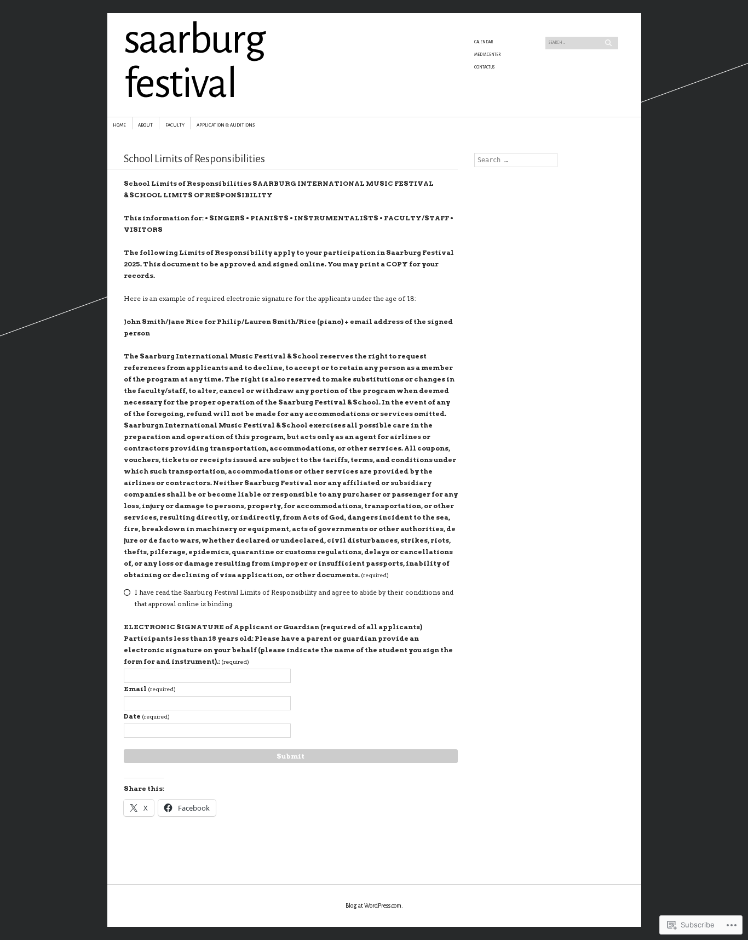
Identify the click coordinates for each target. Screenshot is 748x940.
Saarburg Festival (194, 62)
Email (150, 689)
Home (119, 125)
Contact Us (484, 67)
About (145, 125)
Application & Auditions (226, 125)
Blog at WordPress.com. (374, 905)
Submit (290, 756)
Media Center (487, 55)
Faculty (175, 125)
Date (147, 716)
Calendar (483, 42)
